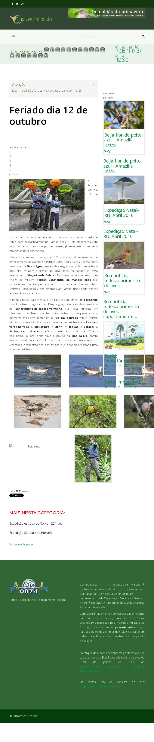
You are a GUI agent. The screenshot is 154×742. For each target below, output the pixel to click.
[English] (125, 49)
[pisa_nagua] (37, 371)
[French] (132, 49)
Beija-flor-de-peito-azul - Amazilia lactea (123, 139)
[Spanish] (125, 58)
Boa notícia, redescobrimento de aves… (122, 280)
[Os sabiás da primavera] (106, 13)
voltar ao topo (19, 544)
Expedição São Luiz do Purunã (30, 533)
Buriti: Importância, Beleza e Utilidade (122, 360)
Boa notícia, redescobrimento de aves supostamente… (121, 309)
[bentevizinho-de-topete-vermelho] (93, 411)
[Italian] (118, 58)
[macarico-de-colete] (37, 411)
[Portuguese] (118, 49)
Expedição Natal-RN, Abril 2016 (121, 213)
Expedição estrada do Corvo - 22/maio (36, 523)
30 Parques (105, 584)
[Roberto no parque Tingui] (93, 458)
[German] (138, 49)
